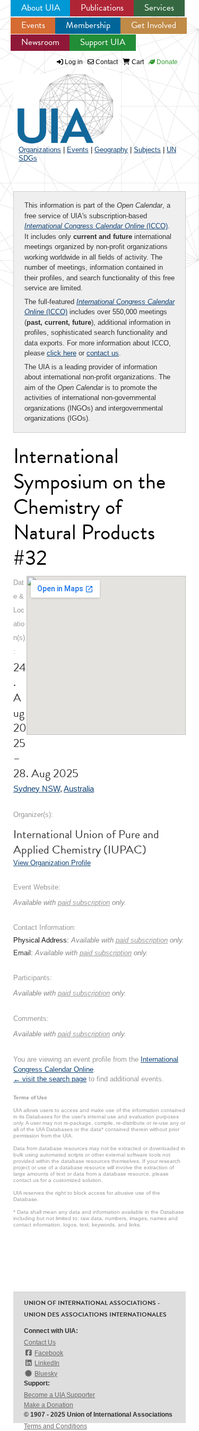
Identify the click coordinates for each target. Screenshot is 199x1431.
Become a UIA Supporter (59, 1395)
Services (159, 7)
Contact (106, 62)
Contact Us (40, 1342)
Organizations (40, 150)
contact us (102, 353)
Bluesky (45, 1373)
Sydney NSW (36, 788)
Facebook (48, 1353)
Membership (88, 25)
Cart (137, 62)
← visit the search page (49, 1079)
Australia (79, 788)
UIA (53, 103)
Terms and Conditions (55, 1426)
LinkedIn (46, 1363)
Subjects (147, 150)
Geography (111, 150)
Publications (102, 7)
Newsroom (40, 42)
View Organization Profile (52, 863)
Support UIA (102, 42)
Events (33, 25)
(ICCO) (96, 226)
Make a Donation (48, 1405)
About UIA (40, 7)
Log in (74, 62)
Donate (166, 62)
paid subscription (84, 902)
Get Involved (153, 25)
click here (61, 353)
